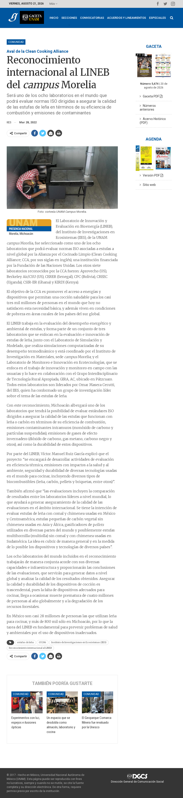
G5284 (42, 642)
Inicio (54, 17)
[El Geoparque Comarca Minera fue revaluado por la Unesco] (97, 702)
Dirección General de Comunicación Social (137, 781)
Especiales (157, 17)
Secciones (69, 17)
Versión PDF (150, 175)
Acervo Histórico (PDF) (153, 120)
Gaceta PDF (150, 96)
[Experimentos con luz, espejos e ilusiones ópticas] (27, 702)
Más (52, 3)
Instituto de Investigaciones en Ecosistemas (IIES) (78, 642)
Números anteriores (148, 107)
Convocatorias (92, 17)
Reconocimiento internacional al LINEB (30, 648)
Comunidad (16, 42)
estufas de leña (25, 642)
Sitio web (148, 185)
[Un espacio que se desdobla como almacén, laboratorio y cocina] (62, 702)
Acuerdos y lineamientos (126, 17)
